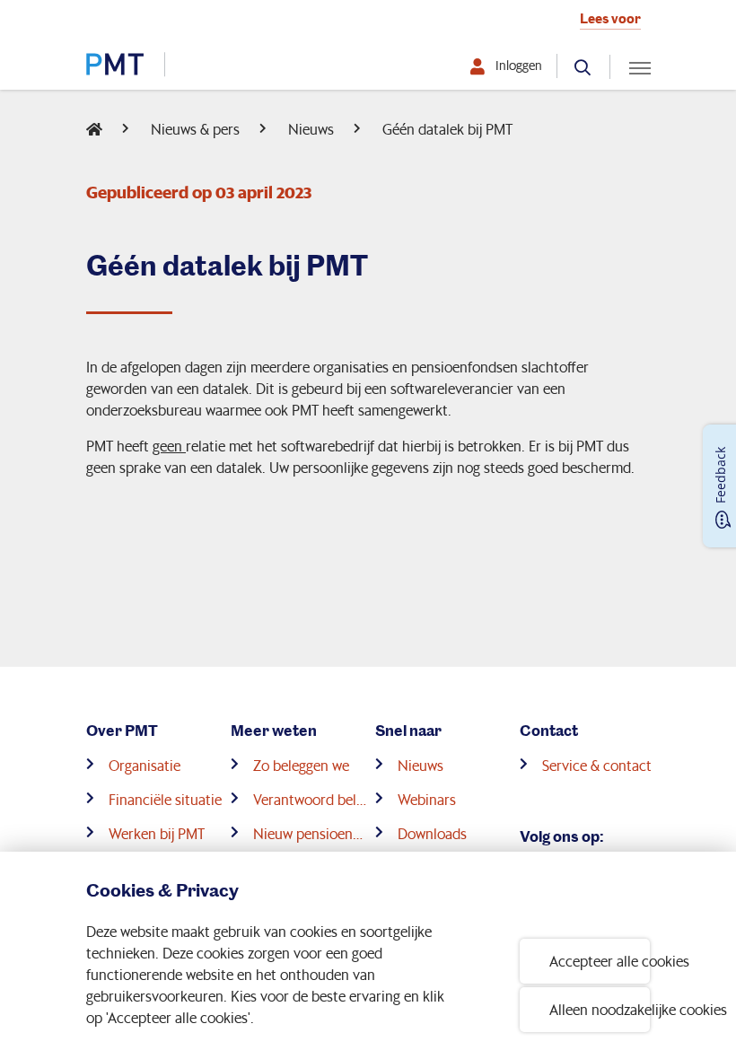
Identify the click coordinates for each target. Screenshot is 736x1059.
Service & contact (597, 765)
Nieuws (311, 128)
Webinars (427, 799)
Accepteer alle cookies (599, 960)
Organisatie (144, 765)
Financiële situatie (165, 799)
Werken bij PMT (157, 833)
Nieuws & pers (195, 128)
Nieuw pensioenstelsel (310, 833)
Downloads (432, 833)
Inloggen (518, 65)
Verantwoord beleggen (310, 799)
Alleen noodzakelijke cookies (599, 1009)
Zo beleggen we (301, 765)
